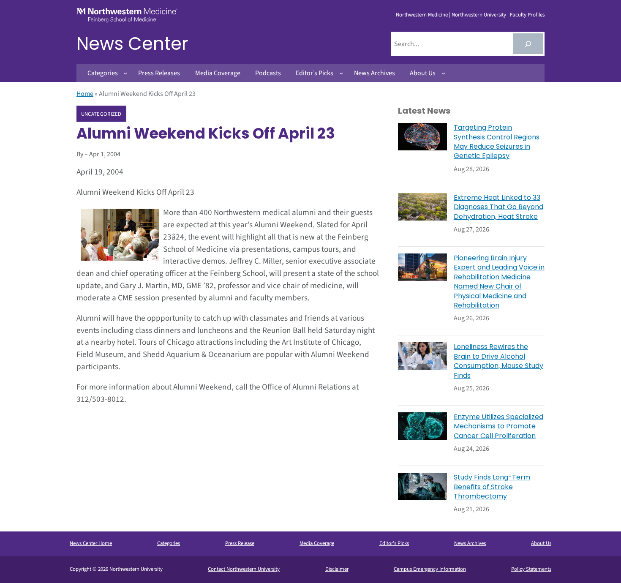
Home (84, 93)
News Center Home (91, 543)
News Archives (470, 543)
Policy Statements (531, 569)
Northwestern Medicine (422, 15)
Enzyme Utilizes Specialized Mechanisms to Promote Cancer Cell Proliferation (498, 426)
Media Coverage (317, 543)
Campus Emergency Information (430, 569)
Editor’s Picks (394, 543)
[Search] (528, 43)
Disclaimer (337, 569)
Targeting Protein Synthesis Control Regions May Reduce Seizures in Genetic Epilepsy (496, 142)
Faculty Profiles (527, 15)
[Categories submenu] (125, 73)
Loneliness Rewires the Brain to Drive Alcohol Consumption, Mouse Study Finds (498, 361)
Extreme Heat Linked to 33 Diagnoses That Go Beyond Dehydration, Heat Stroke (498, 207)
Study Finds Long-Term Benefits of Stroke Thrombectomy (492, 487)
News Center (132, 43)
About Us (541, 543)
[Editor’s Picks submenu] (341, 73)
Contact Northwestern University (244, 569)
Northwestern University (479, 15)
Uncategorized (101, 114)
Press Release (239, 543)
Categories (168, 543)
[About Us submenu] (443, 73)
